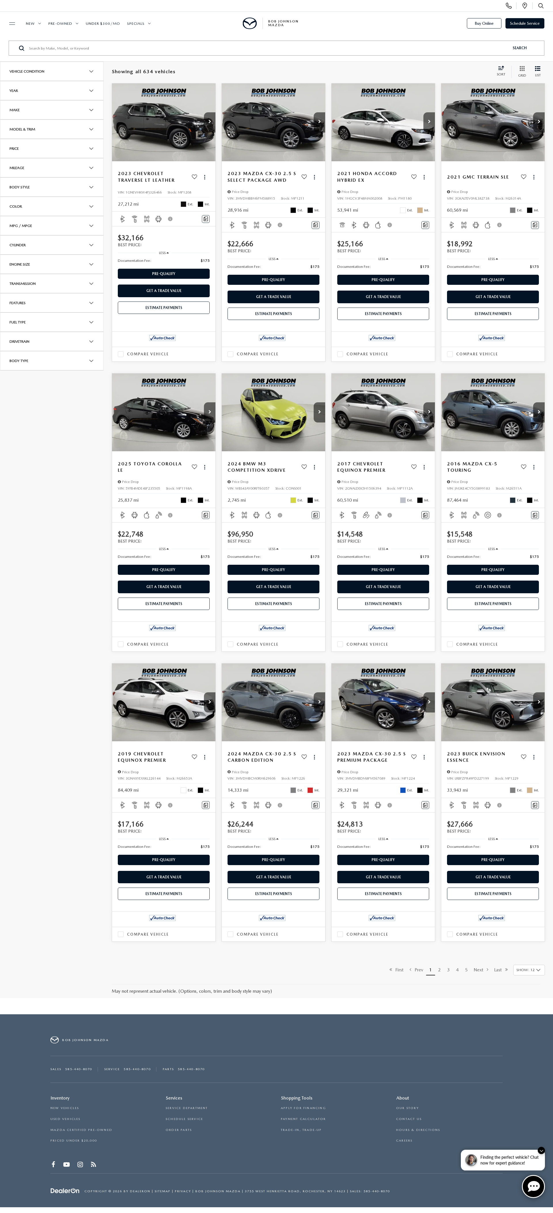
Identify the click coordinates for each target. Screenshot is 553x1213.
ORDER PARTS (179, 1130)
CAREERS (404, 1140)
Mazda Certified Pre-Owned (81, 1130)
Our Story (407, 1108)
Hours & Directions (418, 1130)
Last (499, 970)
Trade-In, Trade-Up (301, 1130)
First (398, 970)
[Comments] (206, 219)
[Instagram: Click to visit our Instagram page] (81, 1165)
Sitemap (163, 1191)
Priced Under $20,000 (73, 1140)
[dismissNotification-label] (541, 1151)
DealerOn (140, 1191)
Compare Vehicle (148, 354)
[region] (164, 261)
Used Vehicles (65, 1119)
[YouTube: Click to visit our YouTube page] (67, 1165)
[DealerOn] (65, 1191)
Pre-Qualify (163, 274)
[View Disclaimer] (170, 219)
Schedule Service (525, 23)
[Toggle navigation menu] (9, 23)
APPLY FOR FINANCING (303, 1108)
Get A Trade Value (163, 291)
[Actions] (205, 177)
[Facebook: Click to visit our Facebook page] (54, 1165)
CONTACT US (409, 1119)
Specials (136, 23)
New (30, 23)
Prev (417, 970)
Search (520, 48)
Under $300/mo (103, 23)
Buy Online (484, 23)
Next (480, 970)
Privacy (183, 1191)
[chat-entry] (533, 1186)
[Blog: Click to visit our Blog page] (94, 1165)
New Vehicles (64, 1108)
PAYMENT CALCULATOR (303, 1119)
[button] (209, 122)
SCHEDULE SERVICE (184, 1119)
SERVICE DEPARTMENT (187, 1108)
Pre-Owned (60, 23)
